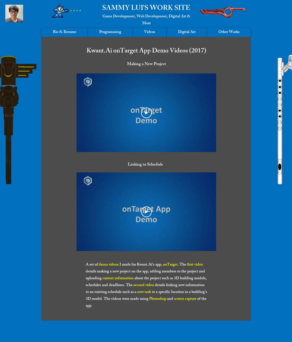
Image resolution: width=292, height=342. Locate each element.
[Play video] (146, 113)
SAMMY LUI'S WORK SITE (146, 9)
